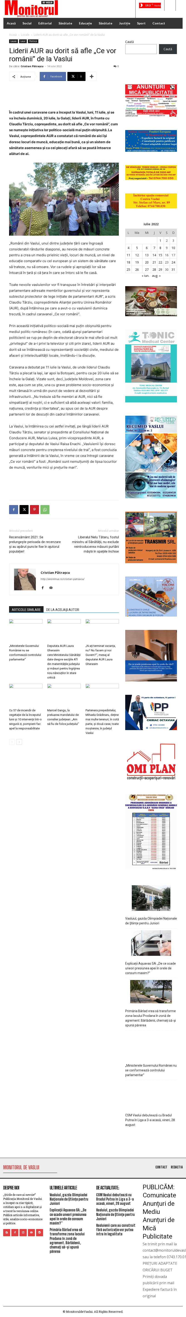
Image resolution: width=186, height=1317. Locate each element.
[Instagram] (23, 1232)
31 (173, 269)
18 (128, 262)
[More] (91, 76)
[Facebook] (13, 509)
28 (154, 269)
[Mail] (52, 588)
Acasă (13, 35)
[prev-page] (12, 742)
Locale (25, 35)
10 (173, 248)
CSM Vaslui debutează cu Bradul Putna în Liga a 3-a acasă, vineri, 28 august (150, 1120)
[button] (169, 5)
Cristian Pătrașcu (32, 66)
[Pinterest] (34, 509)
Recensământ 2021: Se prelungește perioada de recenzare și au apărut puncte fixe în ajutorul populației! (35, 544)
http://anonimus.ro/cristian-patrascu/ (62, 579)
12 (137, 255)
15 (160, 255)
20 (147, 262)
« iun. (145, 275)
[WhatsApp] (44, 509)
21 (154, 262)
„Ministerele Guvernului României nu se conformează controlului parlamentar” (151, 1070)
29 (160, 269)
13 (147, 255)
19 (137, 262)
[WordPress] (39, 1232)
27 (147, 269)
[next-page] (19, 742)
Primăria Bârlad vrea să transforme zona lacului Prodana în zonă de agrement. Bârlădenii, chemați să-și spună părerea (150, 1018)
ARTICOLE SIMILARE (26, 610)
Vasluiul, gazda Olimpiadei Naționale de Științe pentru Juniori (151, 921)
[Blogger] (6, 1232)
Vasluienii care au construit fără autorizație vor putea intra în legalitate (115, 1229)
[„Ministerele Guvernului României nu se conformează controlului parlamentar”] (25, 630)
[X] (24, 509)
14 (154, 255)
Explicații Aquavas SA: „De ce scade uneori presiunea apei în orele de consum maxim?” (150, 968)
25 (128, 269)
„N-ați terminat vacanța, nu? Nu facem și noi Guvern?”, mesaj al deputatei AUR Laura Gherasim (101, 655)
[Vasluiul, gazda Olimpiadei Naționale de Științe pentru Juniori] (151, 898)
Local (22, 41)
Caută (129, 42)
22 (160, 262)
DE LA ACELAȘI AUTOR (62, 610)
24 (173, 262)
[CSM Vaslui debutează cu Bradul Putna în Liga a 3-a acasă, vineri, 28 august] (151, 1095)
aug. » (156, 275)
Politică (33, 41)
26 (137, 269)
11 (128, 255)
